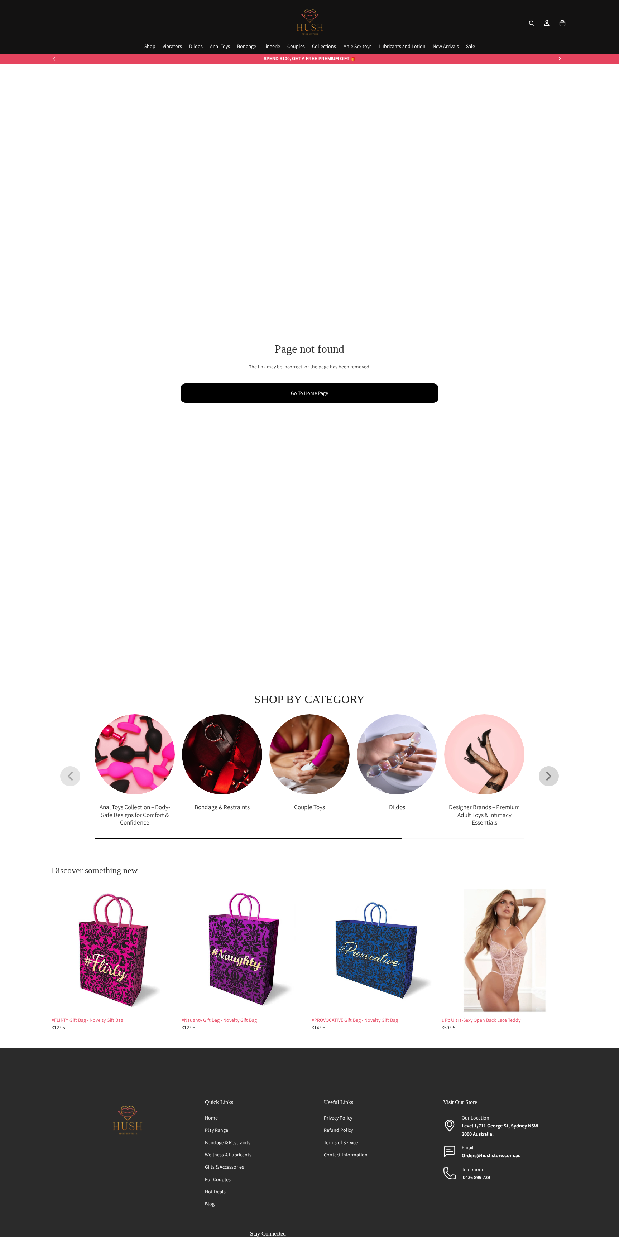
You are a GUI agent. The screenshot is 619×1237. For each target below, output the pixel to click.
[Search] (531, 23)
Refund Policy (338, 1130)
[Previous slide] (54, 59)
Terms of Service (341, 1142)
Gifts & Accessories (224, 1167)
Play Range (216, 1130)
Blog (210, 1203)
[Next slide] (559, 59)
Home (211, 1118)
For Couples (218, 1179)
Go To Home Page (309, 393)
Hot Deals (215, 1191)
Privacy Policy (338, 1118)
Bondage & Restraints (227, 1142)
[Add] (166, 1002)
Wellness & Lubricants (228, 1154)
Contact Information (346, 1154)
